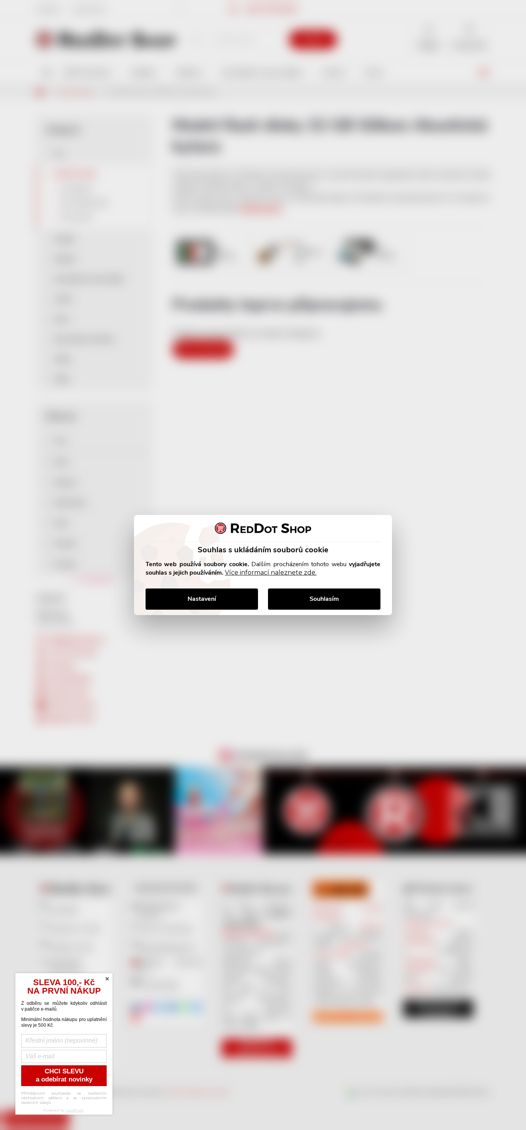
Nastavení (202, 599)
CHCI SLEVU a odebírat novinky (64, 1075)
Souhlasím (324, 599)
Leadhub (74, 1110)
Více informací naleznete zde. (271, 572)
